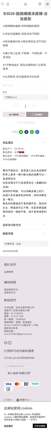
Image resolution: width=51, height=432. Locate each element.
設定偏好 (8, 425)
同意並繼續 (39, 425)
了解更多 (33, 419)
